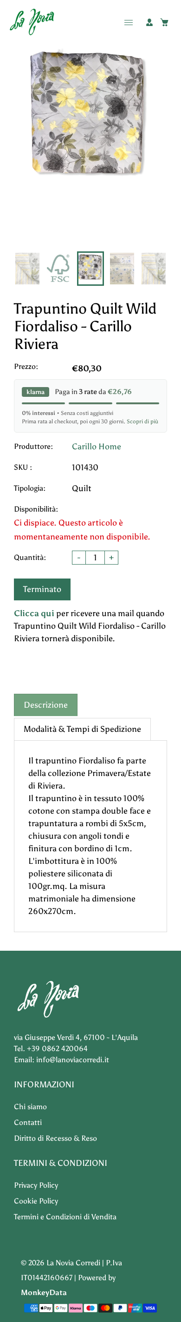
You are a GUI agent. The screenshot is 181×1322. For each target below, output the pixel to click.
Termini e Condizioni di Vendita (65, 1216)
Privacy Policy (36, 1185)
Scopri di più (142, 421)
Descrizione (46, 705)
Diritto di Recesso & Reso (55, 1138)
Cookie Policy (36, 1201)
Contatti (28, 1122)
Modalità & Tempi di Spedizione (82, 729)
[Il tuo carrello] (164, 22)
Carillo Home (96, 446)
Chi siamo (30, 1106)
